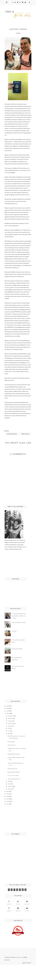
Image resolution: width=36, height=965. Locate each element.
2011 (7, 804)
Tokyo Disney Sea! (12, 768)
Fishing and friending (17, 648)
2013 (7, 799)
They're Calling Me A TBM (18, 622)
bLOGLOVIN (18, 910)
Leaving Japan (11, 741)
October (10, 721)
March (9, 784)
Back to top (26, 962)
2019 (7, 708)
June (9, 731)
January (10, 789)
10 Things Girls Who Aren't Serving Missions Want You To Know (19, 616)
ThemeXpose (18, 957)
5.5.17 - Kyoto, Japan (13, 775)
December (10, 716)
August (10, 726)
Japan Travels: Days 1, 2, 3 (14, 779)
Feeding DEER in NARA (14, 772)
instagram (27, 904)
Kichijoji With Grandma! (14, 754)
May (9, 733)
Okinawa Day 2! (12, 745)
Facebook (9, 904)
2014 (7, 796)
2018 (7, 711)
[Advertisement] (10, 563)
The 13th (14, 631)
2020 (7, 706)
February (10, 786)
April (9, 781)
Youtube (27, 910)
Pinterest (9, 910)
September (11, 723)
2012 (7, 801)
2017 (7, 713)
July (9, 728)
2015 (7, 794)
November (10, 718)
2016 (7, 791)
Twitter (18, 904)
